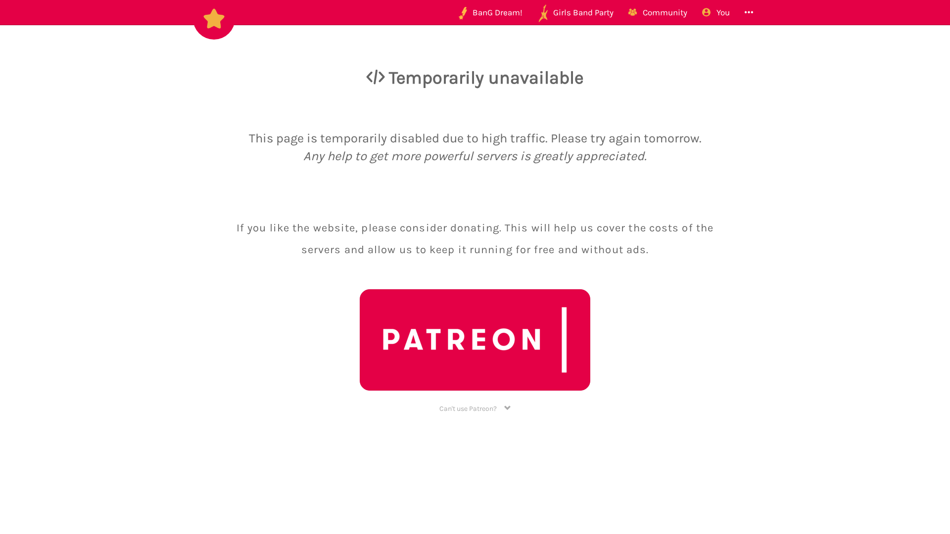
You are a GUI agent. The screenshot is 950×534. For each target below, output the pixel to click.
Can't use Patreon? (471, 408)
